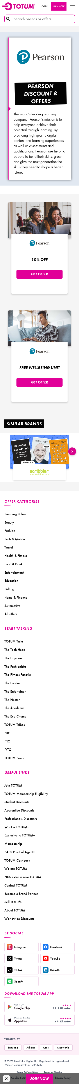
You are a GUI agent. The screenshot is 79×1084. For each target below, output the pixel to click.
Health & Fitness (15, 555)
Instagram (20, 947)
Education (11, 580)
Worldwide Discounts (19, 918)
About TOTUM (14, 910)
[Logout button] (72, 6)
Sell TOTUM (13, 902)
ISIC (7, 733)
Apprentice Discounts (19, 810)
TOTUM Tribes (14, 724)
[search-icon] (8, 19)
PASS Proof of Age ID (19, 852)
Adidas (31, 1047)
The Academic (14, 708)
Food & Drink (13, 564)
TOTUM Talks (13, 641)
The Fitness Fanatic (17, 674)
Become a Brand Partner (21, 893)
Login (44, 6)
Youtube (55, 958)
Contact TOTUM (15, 885)
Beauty (9, 522)
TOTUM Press (14, 758)
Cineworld (63, 1047)
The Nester (12, 699)
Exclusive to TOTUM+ (19, 835)
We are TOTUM (15, 868)
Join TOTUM (13, 785)
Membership (13, 843)
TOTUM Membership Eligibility (26, 793)
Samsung (13, 1047)
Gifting (9, 589)
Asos (45, 1047)
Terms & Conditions (27, 1072)
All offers (10, 614)
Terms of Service (53, 1072)
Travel (8, 547)
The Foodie (12, 683)
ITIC (7, 741)
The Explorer (13, 658)
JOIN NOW (58, 6)
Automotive (12, 605)
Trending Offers (15, 514)
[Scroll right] (72, 451)
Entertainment (14, 572)
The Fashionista (15, 666)
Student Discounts (16, 802)
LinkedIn (55, 970)
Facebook (56, 947)
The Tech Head (14, 649)
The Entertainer (15, 691)
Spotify (18, 981)
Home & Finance (15, 597)
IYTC (7, 749)
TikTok (18, 970)
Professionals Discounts (20, 818)
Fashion (9, 530)
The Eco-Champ (15, 716)
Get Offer (39, 274)
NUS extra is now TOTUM (22, 877)
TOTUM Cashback (17, 860)
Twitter (18, 958)
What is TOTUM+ (16, 827)
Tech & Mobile (14, 539)
